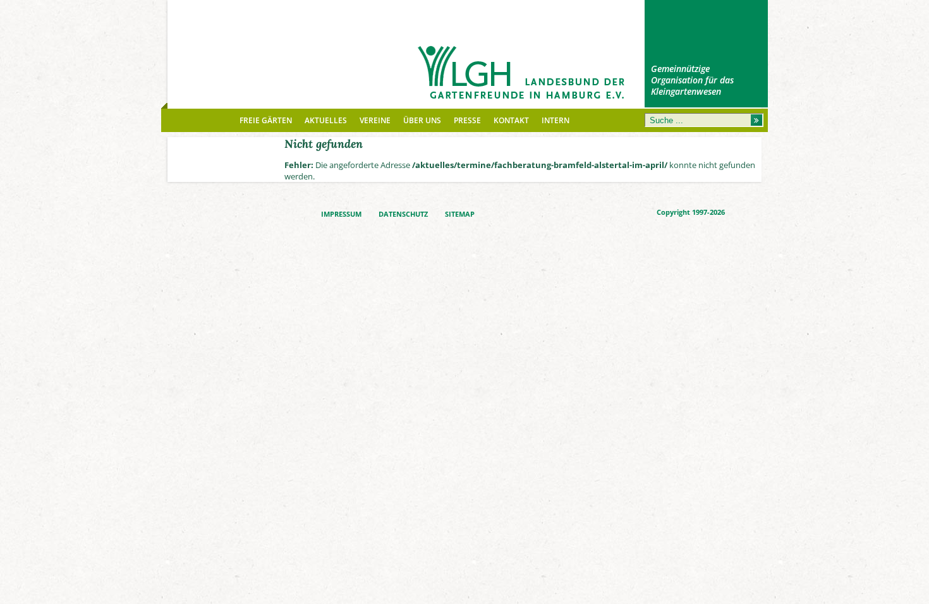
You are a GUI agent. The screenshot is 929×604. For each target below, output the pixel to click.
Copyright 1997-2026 (691, 212)
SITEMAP (460, 214)
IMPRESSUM (341, 214)
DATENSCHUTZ (403, 214)
